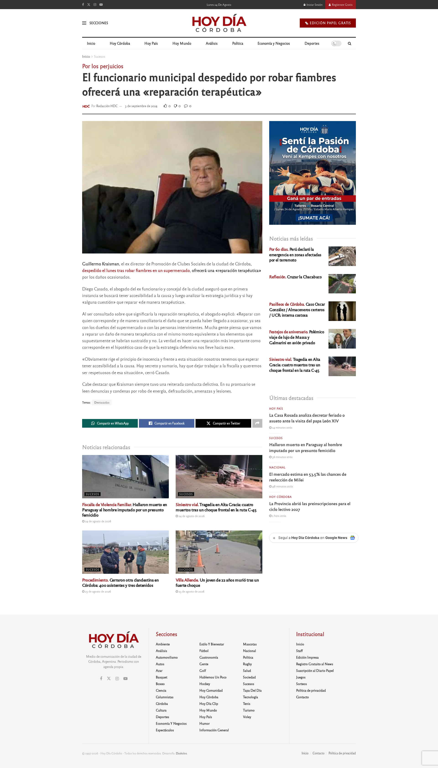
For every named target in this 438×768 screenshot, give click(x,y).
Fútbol (204, 651)
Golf (202, 670)
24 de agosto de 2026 (97, 521)
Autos (160, 664)
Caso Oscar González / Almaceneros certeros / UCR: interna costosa (297, 309)
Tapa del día (252, 690)
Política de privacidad (311, 690)
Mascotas (250, 644)
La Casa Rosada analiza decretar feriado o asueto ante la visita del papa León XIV (307, 417)
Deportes (312, 43)
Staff (299, 651)
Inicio (91, 43)
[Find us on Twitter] (88, 4)
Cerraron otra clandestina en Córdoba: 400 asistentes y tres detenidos (120, 582)
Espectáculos (165, 730)
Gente (203, 664)
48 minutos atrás (282, 486)
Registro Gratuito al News (314, 664)
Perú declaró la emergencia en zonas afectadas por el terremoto (295, 254)
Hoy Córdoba (120, 43)
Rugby (247, 664)
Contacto (302, 697)
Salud (247, 670)
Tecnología (250, 697)
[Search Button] (349, 43)
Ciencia (161, 690)
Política (237, 43)
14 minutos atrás (281, 427)
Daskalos (181, 753)
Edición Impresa (307, 657)
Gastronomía (208, 657)
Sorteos (301, 684)
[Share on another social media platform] (257, 423)
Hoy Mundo (181, 43)
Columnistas (164, 697)
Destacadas (101, 402)
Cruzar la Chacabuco (295, 276)
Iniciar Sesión (314, 4)
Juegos (300, 677)
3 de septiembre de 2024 (141, 106)
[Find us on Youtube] (101, 4)
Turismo (249, 710)
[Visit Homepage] (219, 23)
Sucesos (99, 56)
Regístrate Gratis (341, 4)
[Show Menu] (84, 23)
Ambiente (163, 644)
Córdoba (162, 703)
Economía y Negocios (274, 43)
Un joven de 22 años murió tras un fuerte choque (217, 582)
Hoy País (151, 43)
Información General (214, 730)
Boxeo (160, 684)
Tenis (246, 703)
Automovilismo (167, 657)
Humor (204, 723)
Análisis (212, 43)
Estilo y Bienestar (211, 644)
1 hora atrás (278, 515)
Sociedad (249, 677)
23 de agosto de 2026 (97, 591)
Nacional (277, 467)
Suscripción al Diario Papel (315, 670)
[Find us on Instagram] (95, 4)
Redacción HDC (107, 106)
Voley (247, 717)
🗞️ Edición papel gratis (328, 23)
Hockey (204, 684)
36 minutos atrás (281, 457)
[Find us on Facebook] (83, 4)
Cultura (161, 710)
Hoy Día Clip (208, 703)
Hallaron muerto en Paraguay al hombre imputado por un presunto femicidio (124, 509)
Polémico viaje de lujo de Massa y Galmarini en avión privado (296, 337)
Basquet (161, 677)
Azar (159, 670)
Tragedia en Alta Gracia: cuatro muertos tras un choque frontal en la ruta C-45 (216, 507)
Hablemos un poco (213, 677)
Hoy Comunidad (211, 690)
